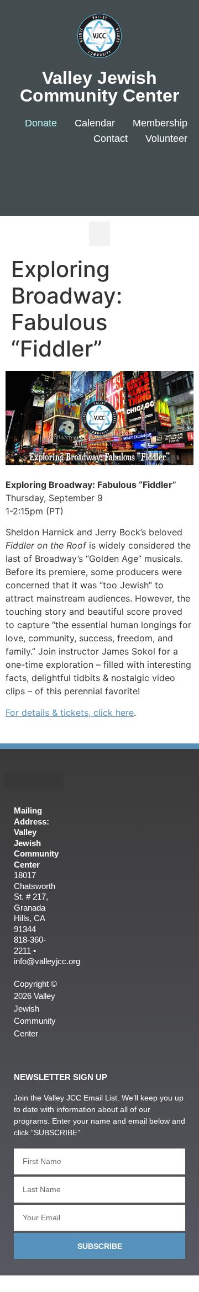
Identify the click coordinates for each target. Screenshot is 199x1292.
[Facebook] (100, 174)
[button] (99, 233)
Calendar (95, 123)
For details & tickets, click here (70, 712)
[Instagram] (166, 174)
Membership (160, 123)
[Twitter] (133, 174)
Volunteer (166, 138)
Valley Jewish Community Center (99, 86)
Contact (110, 138)
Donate (41, 123)
